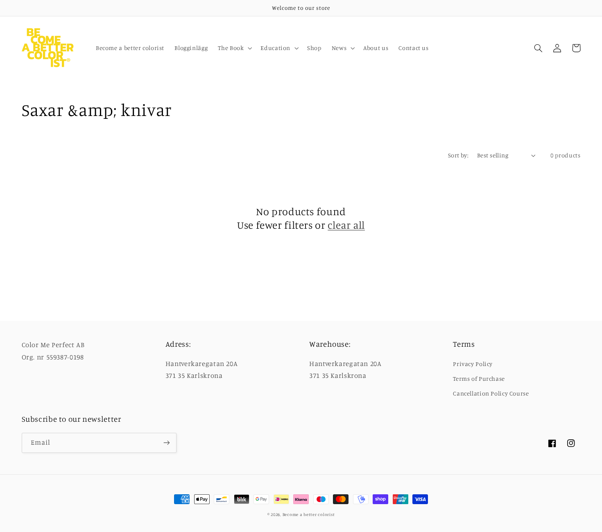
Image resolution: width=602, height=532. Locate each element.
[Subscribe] (166, 443)
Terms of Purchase (479, 378)
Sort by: (458, 155)
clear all (346, 224)
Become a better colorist (309, 514)
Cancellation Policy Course (491, 393)
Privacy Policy (473, 363)
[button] (234, 48)
